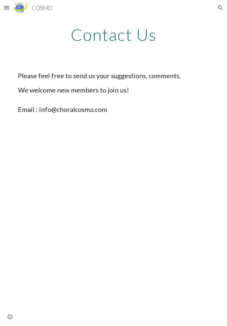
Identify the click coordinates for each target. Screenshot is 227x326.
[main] (113, 34)
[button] (6, 7)
